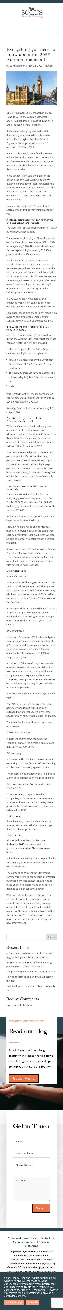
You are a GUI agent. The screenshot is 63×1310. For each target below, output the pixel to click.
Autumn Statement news (36, 848)
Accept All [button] (32, 1302)
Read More (24, 1078)
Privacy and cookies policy (22, 1238)
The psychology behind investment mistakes (30, 971)
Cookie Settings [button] (14, 1302)
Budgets (50, 65)
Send (41, 1208)
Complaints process (24, 1242)
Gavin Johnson (17, 65)
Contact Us (47, 1238)
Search (51, 937)
